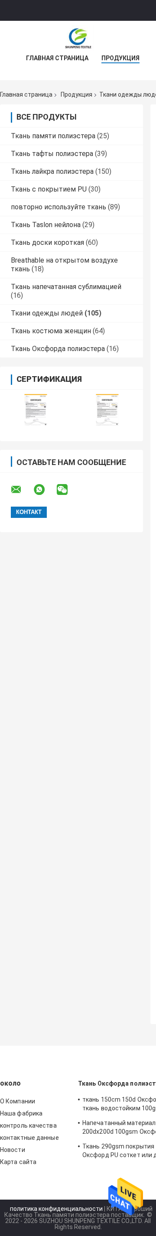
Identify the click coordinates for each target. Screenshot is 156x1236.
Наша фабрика (21, 1113)
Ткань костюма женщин (51, 331)
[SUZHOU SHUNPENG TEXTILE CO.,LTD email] (21, 489)
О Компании (17, 1101)
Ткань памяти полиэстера (53, 136)
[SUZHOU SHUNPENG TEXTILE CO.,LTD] (78, 38)
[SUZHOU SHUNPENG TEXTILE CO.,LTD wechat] (67, 489)
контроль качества (28, 1125)
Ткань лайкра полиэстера (52, 171)
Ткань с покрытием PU (49, 189)
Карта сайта (18, 1161)
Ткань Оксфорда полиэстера (58, 349)
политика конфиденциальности (56, 1208)
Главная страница (57, 58)
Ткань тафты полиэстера (52, 154)
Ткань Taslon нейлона (46, 225)
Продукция (120, 58)
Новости (12, 1149)
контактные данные (29, 1137)
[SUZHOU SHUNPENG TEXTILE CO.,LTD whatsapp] (44, 489)
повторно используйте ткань (58, 207)
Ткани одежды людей (47, 313)
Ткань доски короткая (47, 242)
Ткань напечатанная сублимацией (66, 287)
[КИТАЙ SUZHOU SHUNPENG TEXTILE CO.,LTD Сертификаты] (36, 410)
